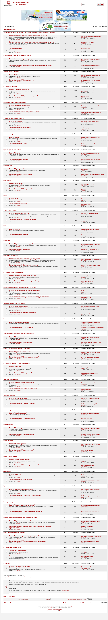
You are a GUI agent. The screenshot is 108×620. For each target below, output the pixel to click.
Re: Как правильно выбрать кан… (91, 143)
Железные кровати (86, 234)
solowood (83, 374)
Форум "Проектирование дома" (19, 105)
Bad (82, 292)
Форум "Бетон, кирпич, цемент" (20, 459)
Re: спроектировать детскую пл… (91, 112)
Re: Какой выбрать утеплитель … (90, 153)
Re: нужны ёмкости (86, 418)
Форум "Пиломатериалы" (17, 428)
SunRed (83, 145)
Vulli (82, 81)
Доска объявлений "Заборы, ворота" (21, 80)
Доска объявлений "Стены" (18, 143)
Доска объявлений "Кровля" (19, 159)
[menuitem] (86, 603)
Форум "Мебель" (14, 229)
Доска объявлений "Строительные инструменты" (26, 511)
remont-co (83, 67)
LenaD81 (83, 221)
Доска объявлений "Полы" (18, 204)
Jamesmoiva (65, 590)
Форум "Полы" (14, 198)
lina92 (82, 205)
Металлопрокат (8, 440)
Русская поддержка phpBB (55, 609)
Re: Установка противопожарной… (91, 259)
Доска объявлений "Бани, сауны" (20, 373)
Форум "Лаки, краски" (16, 474)
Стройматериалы (8, 410)
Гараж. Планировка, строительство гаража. (17, 348)
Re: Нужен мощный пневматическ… (91, 505)
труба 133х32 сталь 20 (87, 450)
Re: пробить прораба (87, 556)
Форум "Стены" (14, 137)
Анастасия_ (84, 250)
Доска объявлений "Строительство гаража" (24, 357)
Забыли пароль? (72, 599)
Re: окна (83, 189)
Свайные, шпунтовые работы (89, 128)
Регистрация (11, 596)
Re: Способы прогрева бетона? (90, 460)
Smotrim (83, 497)
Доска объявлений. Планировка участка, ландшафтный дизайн (30, 65)
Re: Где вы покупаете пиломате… (90, 59)
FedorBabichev (85, 568)
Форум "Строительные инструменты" (22, 505)
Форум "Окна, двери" (16, 183)
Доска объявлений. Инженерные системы (23, 265)
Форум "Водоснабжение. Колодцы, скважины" (25, 290)
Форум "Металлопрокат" (17, 444)
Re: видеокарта (85, 551)
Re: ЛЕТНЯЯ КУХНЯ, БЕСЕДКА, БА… (91, 342)
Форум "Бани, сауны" (16, 366)
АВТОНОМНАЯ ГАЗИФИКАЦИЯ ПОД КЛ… (93, 327)
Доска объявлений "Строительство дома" (23, 96)
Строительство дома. (10, 86)
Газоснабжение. (8, 319)
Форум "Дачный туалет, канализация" (22, 382)
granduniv (83, 451)
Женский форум (85, 48)
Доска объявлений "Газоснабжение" (21, 327)
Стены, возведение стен (11, 134)
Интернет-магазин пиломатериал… (91, 434)
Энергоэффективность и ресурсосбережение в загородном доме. (31, 42)
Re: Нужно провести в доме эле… (91, 306)
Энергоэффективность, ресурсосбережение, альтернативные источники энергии (29, 32)
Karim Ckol (83, 91)
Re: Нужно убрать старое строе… (90, 121)
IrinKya (82, 97)
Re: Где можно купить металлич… (91, 489)
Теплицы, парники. (9, 395)
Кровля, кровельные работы (12, 150)
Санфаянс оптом (86, 389)
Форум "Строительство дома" (19, 89)
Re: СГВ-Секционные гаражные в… (91, 357)
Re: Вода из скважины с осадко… (90, 290)
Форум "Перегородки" (16, 169)
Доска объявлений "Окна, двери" (20, 189)
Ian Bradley (69, 606)
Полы (5, 195)
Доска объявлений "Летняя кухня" (21, 342)
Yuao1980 (83, 113)
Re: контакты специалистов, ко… (90, 511)
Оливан (83, 43)
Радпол (83, 129)
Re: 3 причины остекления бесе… (90, 352)
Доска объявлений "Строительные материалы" (25, 495)
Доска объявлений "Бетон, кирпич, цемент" (24, 465)
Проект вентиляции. (87, 281)
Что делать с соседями (87, 42)
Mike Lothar (51, 606)
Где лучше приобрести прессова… (91, 567)
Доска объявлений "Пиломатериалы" (22, 434)
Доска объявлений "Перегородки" (20, 174)
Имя (82, 390)
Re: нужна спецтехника (87, 465)
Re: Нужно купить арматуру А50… (91, 444)
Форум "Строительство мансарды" (21, 244)
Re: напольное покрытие (88, 198)
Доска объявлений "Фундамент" (20, 127)
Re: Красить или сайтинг (88, 474)
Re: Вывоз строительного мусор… (91, 496)
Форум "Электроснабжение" (18, 306)
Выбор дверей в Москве (88, 184)
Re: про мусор (85, 96)
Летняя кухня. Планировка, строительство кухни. (18, 334)
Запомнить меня (82, 599)
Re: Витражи (84, 169)
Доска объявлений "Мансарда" (19, 249)
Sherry (82, 50)
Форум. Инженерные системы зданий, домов (24, 259)
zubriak (83, 236)
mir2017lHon (84, 323)
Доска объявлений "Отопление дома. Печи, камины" (27, 281)
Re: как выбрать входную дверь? (91, 80)
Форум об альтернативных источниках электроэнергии (28, 36)
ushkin (82, 537)
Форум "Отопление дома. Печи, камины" (23, 275)
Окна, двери (7, 180)
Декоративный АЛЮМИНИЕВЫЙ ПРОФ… (93, 174)
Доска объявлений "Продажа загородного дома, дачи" (27, 541)
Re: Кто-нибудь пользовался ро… (91, 137)
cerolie (82, 400)
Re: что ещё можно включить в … (90, 480)
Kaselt (82, 170)
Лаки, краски (7, 471)
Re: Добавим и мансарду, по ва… (90, 249)
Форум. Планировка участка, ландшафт (22, 59)
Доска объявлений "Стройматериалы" (22, 418)
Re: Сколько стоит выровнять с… (91, 213)
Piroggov (83, 60)
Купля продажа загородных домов (14, 532)
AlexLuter (83, 107)
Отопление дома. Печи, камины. (13, 272)
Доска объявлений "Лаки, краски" (20, 479)
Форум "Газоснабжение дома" (19, 322)
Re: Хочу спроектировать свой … (90, 105)
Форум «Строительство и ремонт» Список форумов (18, 576)
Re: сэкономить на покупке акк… (90, 541)
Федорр (83, 329)
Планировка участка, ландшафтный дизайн (17, 55)
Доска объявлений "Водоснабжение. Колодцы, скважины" (29, 297)
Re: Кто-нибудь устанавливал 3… (90, 75)
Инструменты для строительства (14, 502)
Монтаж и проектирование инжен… (91, 265)
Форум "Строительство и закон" (20, 521)
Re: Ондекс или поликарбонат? (90, 398)
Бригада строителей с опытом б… (91, 65)
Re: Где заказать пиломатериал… (90, 428)
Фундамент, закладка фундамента (14, 118)
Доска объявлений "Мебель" (19, 234)
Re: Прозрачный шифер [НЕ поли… (91, 159)
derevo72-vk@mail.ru (86, 435)
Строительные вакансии (17, 550)
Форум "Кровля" (14, 153)
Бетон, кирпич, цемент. (10, 456)
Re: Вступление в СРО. (87, 526)
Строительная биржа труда (12, 547)
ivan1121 (83, 230)
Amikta (82, 266)
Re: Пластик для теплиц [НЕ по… (90, 404)
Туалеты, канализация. (10, 379)
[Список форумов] (17, 3)
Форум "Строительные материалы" (21, 489)
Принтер (83, 368)
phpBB (51, 607)
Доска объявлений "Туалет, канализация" (23, 389)
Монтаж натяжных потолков (89, 220)
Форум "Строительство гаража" (19, 352)
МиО (82, 314)
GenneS (83, 161)
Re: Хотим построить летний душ (90, 244)
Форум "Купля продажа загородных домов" (24, 536)
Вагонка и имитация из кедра (89, 373)
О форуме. (6, 563)
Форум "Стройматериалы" (18, 413)
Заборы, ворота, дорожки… (12, 71)
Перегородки (7, 165)
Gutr (82, 245)
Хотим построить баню (87, 367)
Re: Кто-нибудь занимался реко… (91, 521)
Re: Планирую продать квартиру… (91, 536)
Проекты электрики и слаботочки (90, 313)
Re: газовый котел (86, 276)
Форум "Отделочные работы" (19, 213)
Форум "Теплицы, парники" (18, 398)
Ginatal (82, 338)
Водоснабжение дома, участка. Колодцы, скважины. (19, 287)
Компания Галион (86, 204)
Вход (4, 596)
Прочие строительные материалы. (14, 486)
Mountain (83, 37)
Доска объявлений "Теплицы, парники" (22, 403)
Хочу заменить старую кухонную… (91, 337)
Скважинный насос (86, 297)
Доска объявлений (15, 48)
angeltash (18, 39)
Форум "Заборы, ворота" (17, 75)
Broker (82, 343)
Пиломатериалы (8, 424)
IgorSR (82, 282)
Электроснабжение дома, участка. (14, 303)
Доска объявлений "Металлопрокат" (21, 450)
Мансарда (6, 240)
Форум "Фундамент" (16, 121)
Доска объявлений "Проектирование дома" (24, 112)
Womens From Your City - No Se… (90, 229)
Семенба (83, 185)
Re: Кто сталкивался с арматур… (90, 413)
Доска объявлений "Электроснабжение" (22, 312)
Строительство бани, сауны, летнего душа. (17, 363)
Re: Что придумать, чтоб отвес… (90, 382)
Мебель (5, 226)
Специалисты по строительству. (20, 556)
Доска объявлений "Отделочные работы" (23, 219)
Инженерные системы (10, 255)
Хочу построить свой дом (88, 90)
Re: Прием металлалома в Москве (91, 36)
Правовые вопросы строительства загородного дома (20, 517)
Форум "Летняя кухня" (16, 337)
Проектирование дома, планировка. (14, 102)
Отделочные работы (9, 210)
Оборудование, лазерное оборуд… (91, 322)
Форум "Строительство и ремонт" (20, 566)
